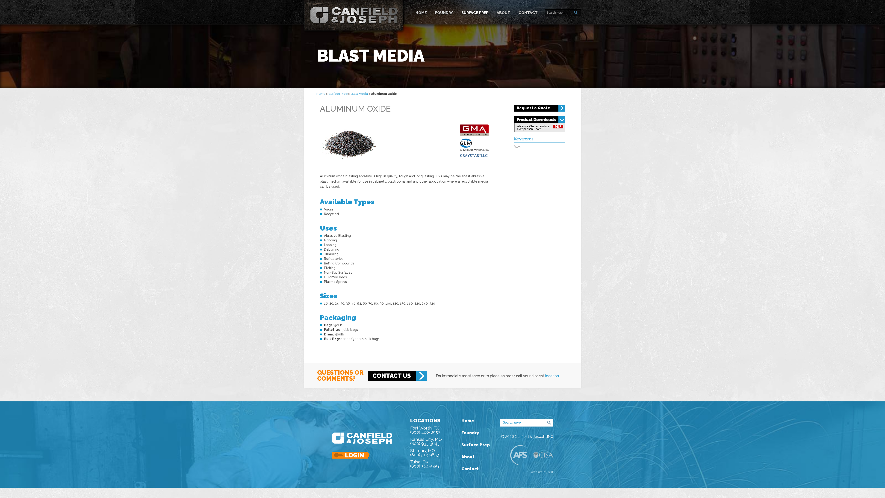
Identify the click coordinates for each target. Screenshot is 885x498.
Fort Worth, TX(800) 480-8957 (425, 430)
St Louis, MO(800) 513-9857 (424, 452)
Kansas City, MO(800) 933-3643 (426, 441)
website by (542, 472)
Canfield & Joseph (353, 15)
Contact (528, 13)
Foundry (444, 13)
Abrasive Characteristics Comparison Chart (533, 128)
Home (421, 13)
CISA (543, 455)
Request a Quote (533, 108)
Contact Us (391, 375)
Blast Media (359, 93)
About (503, 13)
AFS (518, 455)
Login (351, 455)
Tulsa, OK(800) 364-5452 (425, 463)
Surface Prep (474, 13)
